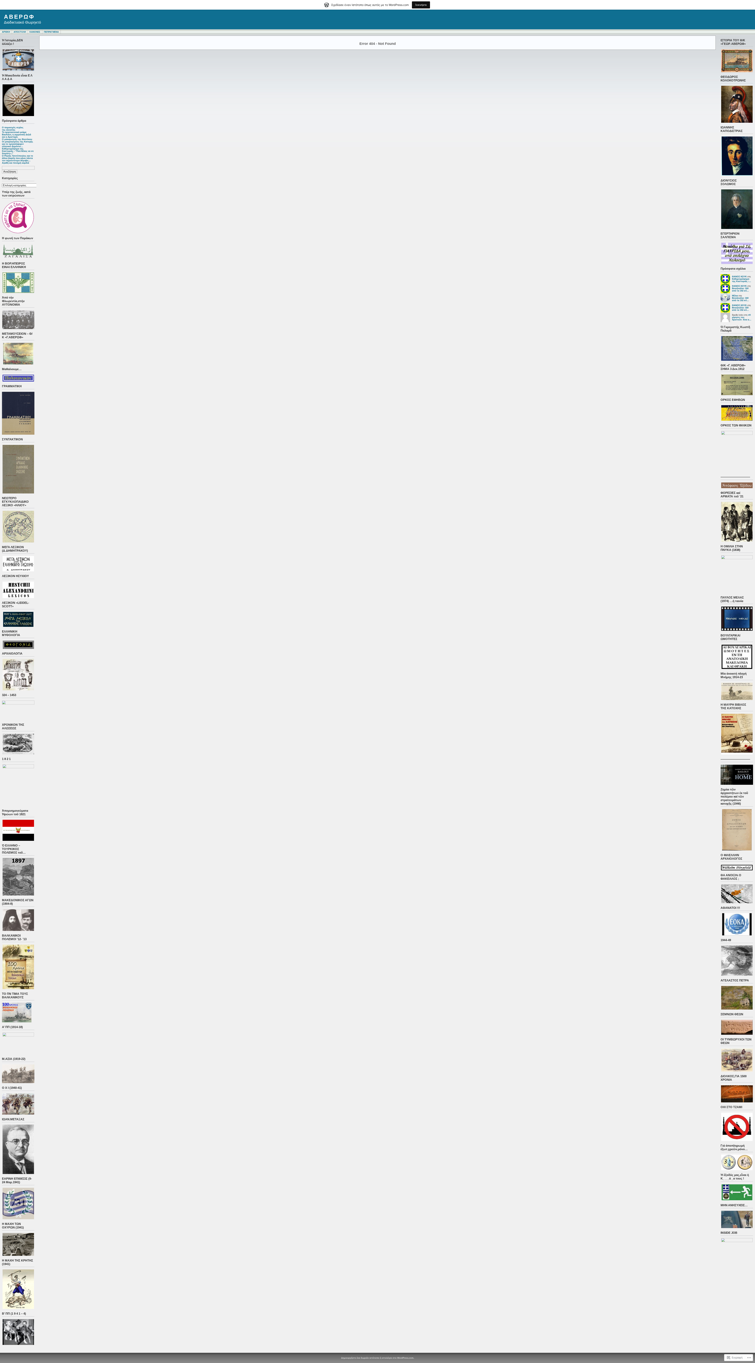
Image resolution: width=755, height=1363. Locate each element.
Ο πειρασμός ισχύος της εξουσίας (12, 128)
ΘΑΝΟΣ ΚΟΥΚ (739, 276)
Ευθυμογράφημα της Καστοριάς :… (741, 280)
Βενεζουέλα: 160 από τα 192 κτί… (740, 289)
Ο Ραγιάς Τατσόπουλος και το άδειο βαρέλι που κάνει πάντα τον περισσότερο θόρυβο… (17, 158)
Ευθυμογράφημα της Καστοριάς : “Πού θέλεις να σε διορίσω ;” (18, 151)
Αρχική (6, 32)
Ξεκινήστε (421, 4)
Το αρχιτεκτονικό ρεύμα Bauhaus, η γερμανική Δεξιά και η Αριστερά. (16, 134)
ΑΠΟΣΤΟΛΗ (20, 32)
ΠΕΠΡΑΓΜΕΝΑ (51, 32)
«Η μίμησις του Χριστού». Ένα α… (741, 317)
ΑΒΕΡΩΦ (19, 17)
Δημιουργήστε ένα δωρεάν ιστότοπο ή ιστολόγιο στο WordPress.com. (377, 1358)
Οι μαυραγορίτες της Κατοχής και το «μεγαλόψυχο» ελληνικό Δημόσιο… (17, 144)
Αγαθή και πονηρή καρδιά (15, 163)
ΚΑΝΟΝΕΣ (34, 32)
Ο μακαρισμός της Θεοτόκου (17, 139)
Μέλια (735, 295)
